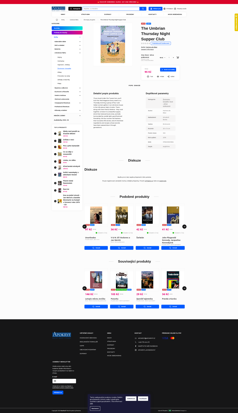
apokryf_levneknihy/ (146, 350)
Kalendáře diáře (60, 41)
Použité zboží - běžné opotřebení (171, 244)
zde (91, 403)
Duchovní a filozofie (62, 92)
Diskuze (137, 85)
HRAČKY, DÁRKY (59, 115)
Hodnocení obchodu (88, 338)
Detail (98, 248)
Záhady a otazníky (64, 80)
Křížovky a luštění (61, 110)
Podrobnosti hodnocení (160, 43)
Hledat (143, 9)
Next (184, 227)
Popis (131, 85)
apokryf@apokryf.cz (146, 338)
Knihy (63, 14)
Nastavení (95, 408)
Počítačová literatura (62, 106)
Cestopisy (61, 61)
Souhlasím (143, 398)
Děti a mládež (59, 45)
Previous (84, 227)
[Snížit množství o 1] (164, 57)
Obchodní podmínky (88, 349)
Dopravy (107, 14)
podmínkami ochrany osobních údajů (62, 387)
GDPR (82, 346)
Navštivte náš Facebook (148, 346)
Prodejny (130, 14)
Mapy (59, 83)
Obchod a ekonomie (62, 99)
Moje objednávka (175, 14)
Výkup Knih (85, 14)
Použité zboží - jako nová (92, 239)
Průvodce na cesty (64, 76)
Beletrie (57, 49)
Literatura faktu (60, 53)
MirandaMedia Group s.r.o (179, 410)
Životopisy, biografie (64, 68)
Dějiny (60, 57)
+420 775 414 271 (144, 342)
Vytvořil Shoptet (162, 410)
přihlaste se (149, 181)
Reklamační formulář (89, 342)
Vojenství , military (64, 65)
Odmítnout (131, 398)
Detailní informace (147, 49)
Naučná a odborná (61, 88)
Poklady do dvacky (60, 32)
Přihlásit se (58, 392)
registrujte (162, 181)
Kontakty (153, 14)
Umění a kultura (60, 95)
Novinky (57, 28)
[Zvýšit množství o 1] (173, 57)
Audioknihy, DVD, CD (61, 120)
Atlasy (60, 72)
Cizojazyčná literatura (62, 103)
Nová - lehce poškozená (117, 242)
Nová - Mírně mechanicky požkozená (95, 300)
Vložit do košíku (169, 69)
